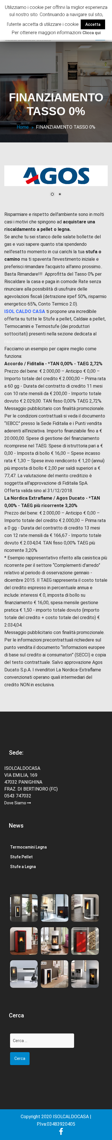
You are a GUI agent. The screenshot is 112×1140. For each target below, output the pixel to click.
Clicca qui (91, 32)
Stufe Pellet (21, 857)
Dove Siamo (15, 803)
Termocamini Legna (28, 847)
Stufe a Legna (23, 866)
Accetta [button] (93, 24)
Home (23, 127)
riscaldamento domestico (28, 341)
